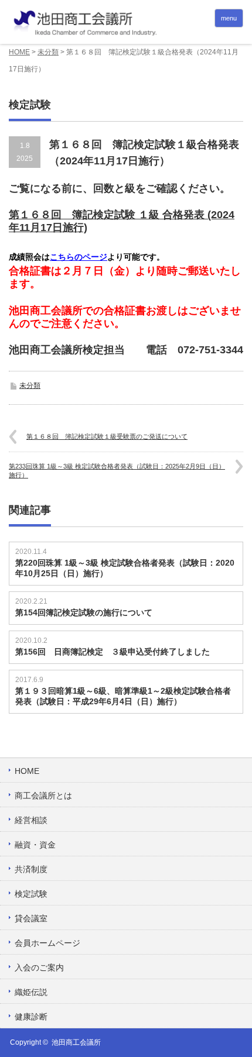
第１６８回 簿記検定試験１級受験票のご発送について (107, 436)
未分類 (48, 52)
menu (229, 18)
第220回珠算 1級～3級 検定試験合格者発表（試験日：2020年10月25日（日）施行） (124, 568)
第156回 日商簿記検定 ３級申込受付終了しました (112, 651)
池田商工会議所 (76, 1042)
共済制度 (31, 869)
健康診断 (31, 1016)
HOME (19, 52)
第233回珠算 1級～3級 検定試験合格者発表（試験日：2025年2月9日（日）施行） (117, 470)
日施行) (69, 227)
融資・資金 (35, 844)
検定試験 (31, 893)
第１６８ (30, 215)
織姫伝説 (31, 992)
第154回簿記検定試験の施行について (83, 612)
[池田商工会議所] (126, 23)
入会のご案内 (39, 967)
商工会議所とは (43, 795)
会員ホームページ (47, 943)
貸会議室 (31, 918)
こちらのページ (78, 256)
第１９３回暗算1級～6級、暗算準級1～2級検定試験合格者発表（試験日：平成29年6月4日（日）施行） (123, 696)
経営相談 (31, 820)
